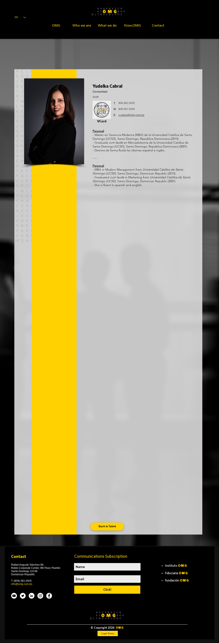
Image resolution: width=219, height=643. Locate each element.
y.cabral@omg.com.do (131, 115)
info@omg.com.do (21, 584)
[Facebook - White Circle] (49, 596)
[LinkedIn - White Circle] (31, 596)
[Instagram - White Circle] (40, 596)
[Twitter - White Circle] (23, 596)
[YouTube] (14, 596)
